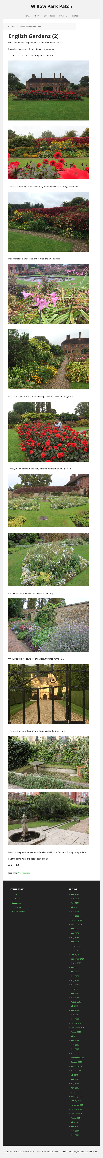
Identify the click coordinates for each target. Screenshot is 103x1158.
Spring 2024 (16, 907)
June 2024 (75, 894)
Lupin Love (16, 899)
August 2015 (76, 1070)
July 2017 (74, 1006)
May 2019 (75, 980)
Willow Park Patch (51, 6)
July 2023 (74, 907)
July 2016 (74, 1036)
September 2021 (77, 924)
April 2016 (75, 1049)
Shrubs (14, 894)
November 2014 (77, 1105)
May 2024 (75, 899)
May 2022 (75, 916)
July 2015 (74, 1075)
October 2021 (76, 920)
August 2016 (76, 1032)
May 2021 (75, 937)
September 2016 (77, 1027)
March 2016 (76, 1053)
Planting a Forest (18, 911)
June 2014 (75, 1126)
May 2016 (75, 1045)
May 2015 (75, 1083)
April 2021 (75, 942)
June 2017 (75, 1010)
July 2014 (74, 1122)
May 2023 (75, 911)
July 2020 (74, 967)
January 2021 (76, 954)
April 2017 (75, 1019)
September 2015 (77, 1066)
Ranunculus (16, 903)
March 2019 (76, 989)
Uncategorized (24, 873)
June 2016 (75, 1040)
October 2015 (76, 1062)
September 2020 (77, 959)
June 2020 (75, 972)
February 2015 (77, 1096)
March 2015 (76, 1092)
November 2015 (77, 1058)
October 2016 (76, 1023)
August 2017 (76, 1002)
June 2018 (75, 993)
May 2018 (75, 997)
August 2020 (76, 963)
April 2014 (75, 1135)
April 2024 (75, 903)
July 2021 (74, 929)
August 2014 (76, 1118)
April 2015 (75, 1088)
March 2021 (76, 946)
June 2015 (75, 1079)
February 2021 (77, 950)
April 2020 (75, 976)
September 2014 (77, 1113)
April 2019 (75, 984)
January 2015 (76, 1101)
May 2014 (75, 1131)
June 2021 (75, 933)
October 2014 (76, 1109)
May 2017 (75, 1015)
